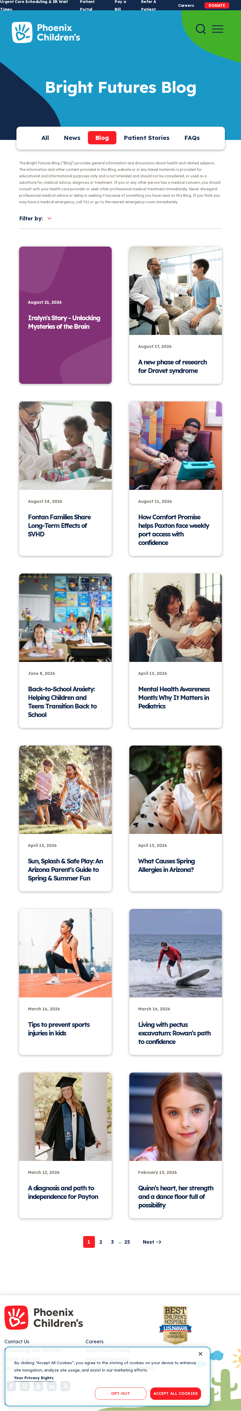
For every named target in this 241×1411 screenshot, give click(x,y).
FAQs (192, 137)
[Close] (200, 1353)
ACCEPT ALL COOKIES (175, 1393)
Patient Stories (147, 137)
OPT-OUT (120, 1393)
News (72, 137)
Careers (186, 5)
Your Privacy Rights (33, 1377)
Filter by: (31, 218)
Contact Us (16, 1341)
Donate (217, 5)
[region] (107, 1376)
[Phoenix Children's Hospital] (46, 32)
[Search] (200, 29)
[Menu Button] (217, 29)
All (45, 137)
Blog (102, 137)
